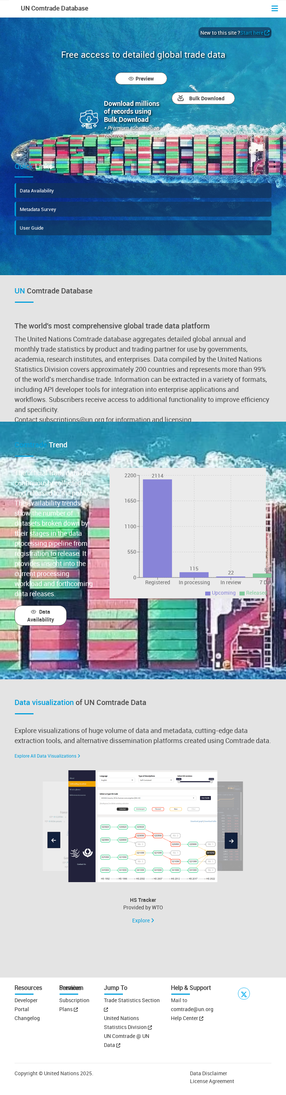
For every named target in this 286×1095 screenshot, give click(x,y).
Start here (251, 32)
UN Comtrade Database (53, 8)
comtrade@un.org (192, 1009)
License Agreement (212, 1081)
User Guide (32, 227)
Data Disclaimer (208, 1073)
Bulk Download (207, 98)
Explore (141, 920)
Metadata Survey (38, 209)
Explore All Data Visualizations (45, 756)
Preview (145, 78)
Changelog (27, 1018)
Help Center (184, 1018)
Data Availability (37, 190)
